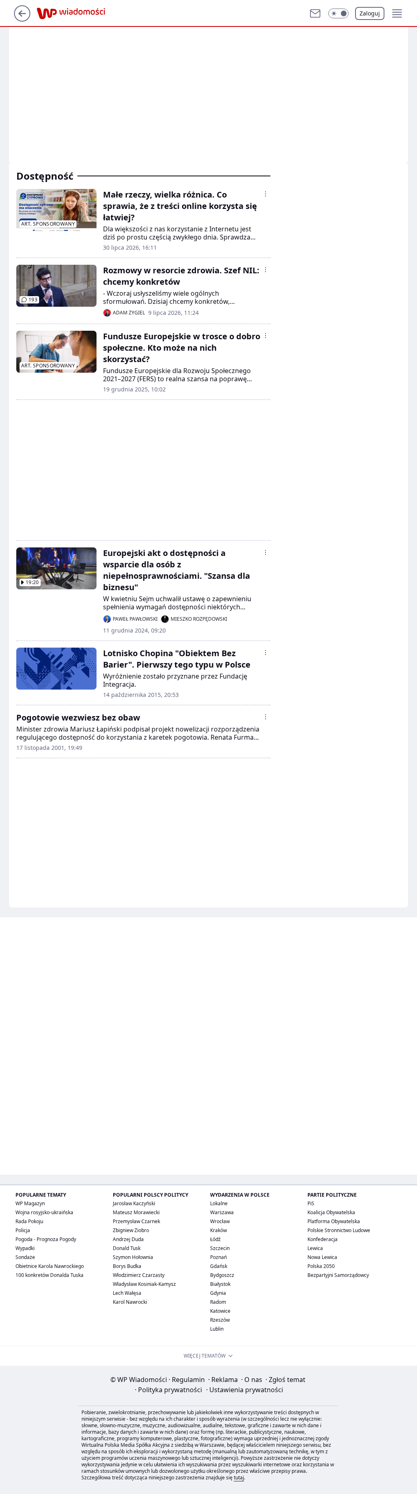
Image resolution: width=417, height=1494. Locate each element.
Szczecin (220, 1248)
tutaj (239, 1477)
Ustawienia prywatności (244, 1389)
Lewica (315, 1248)
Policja (22, 1230)
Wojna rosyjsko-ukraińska (44, 1212)
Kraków (218, 1230)
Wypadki (25, 1248)
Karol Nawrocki (130, 1301)
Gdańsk (218, 1266)
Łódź (215, 1239)
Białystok (220, 1284)
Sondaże (25, 1257)
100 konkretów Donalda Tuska (49, 1275)
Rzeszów (220, 1319)
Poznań (218, 1257)
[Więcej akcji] (265, 194)
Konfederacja (322, 1239)
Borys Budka (127, 1266)
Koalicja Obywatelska (331, 1212)
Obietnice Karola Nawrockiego (49, 1266)
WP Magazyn (30, 1203)
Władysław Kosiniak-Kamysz (144, 1284)
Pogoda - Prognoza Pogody (45, 1239)
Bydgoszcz (222, 1275)
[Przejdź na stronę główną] (22, 19)
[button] (338, 13)
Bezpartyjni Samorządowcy (338, 1275)
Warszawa (222, 1212)
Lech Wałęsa (127, 1293)
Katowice (220, 1310)
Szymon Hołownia (133, 1257)
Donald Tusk (126, 1248)
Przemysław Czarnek (136, 1221)
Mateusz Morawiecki (136, 1212)
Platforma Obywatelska (333, 1221)
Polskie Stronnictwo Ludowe (338, 1230)
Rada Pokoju (29, 1221)
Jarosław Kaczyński (134, 1203)
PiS (310, 1203)
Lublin (217, 1328)
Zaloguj (370, 13)
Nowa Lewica (322, 1257)
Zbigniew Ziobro (131, 1230)
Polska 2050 (321, 1266)
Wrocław (220, 1221)
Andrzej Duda (128, 1239)
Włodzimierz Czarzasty (139, 1275)
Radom (218, 1301)
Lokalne (219, 1203)
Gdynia (218, 1293)
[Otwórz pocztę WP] (315, 13)
